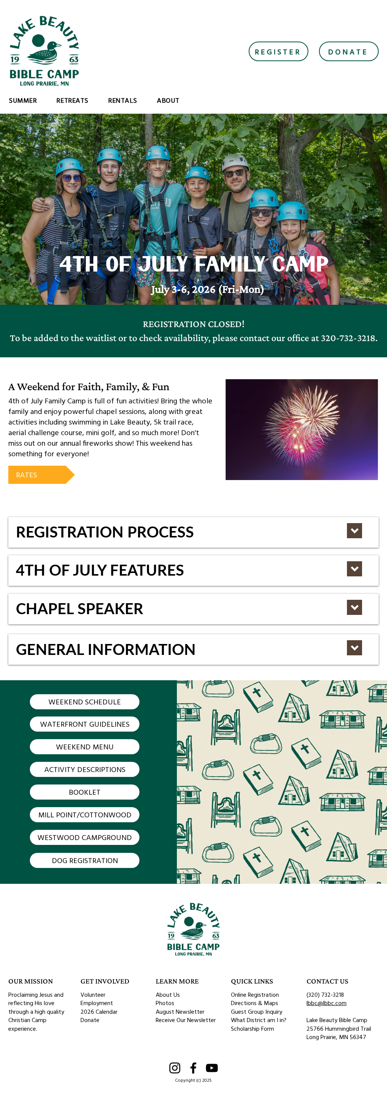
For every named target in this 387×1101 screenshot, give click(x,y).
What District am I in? (258, 1020)
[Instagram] (174, 1068)
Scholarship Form (252, 1028)
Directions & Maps (254, 1003)
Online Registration (255, 994)
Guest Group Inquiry (256, 1011)
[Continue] (354, 530)
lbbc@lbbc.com (327, 1003)
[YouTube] (211, 1068)
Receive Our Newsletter (186, 1020)
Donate (89, 1020)
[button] (31, 100)
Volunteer (92, 994)
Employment (96, 1003)
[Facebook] (193, 1068)
